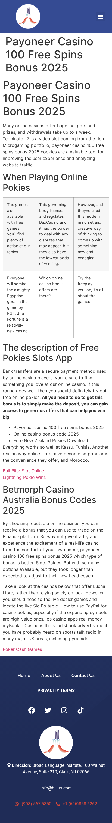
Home (24, 675)
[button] (100, 16)
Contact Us (83, 675)
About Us (51, 675)
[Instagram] (64, 710)
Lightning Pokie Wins (24, 477)
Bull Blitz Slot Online (23, 470)
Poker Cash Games (22, 649)
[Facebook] (31, 710)
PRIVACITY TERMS (56, 690)
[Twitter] (48, 710)
